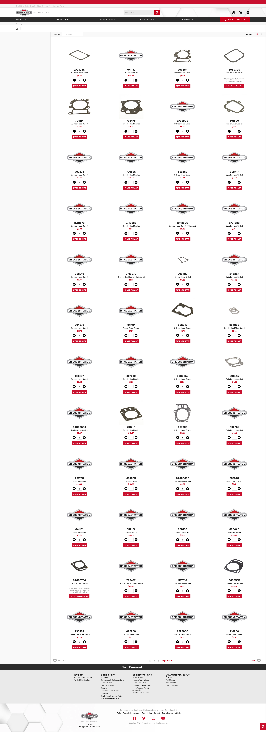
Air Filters (104, 677)
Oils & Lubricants (172, 685)
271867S (131, 274)
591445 (234, 376)
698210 (79, 274)
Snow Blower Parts (139, 682)
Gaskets (104, 688)
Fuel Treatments (171, 682)
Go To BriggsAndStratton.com (89, 725)
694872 (79, 325)
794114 (79, 120)
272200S (182, 631)
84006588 (182, 478)
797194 (131, 325)
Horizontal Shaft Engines (83, 677)
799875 (79, 171)
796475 (131, 120)
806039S (234, 69)
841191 (79, 529)
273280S (182, 120)
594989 (131, 478)
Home (18, 24)
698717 (234, 171)
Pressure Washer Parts (140, 680)
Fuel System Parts (107, 685)
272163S (234, 223)
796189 (182, 529)
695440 (234, 529)
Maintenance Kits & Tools (110, 690)
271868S (182, 223)
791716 (131, 427)
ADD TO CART (80, 86)
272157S (79, 223)
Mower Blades (137, 677)
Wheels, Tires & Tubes (140, 692)
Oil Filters (104, 693)
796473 (79, 631)
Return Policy (147, 713)
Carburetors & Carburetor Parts (112, 680)
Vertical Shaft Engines (82, 680)
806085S (182, 376)
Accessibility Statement (131, 713)
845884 (234, 274)
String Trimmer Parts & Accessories (141, 689)
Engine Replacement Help (171, 713)
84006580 (79, 427)
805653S (234, 580)
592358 (182, 171)
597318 (182, 580)
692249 (182, 325)
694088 (234, 325)
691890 (234, 120)
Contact (157, 713)
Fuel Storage (170, 680)
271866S (131, 223)
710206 (234, 631)
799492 (131, 580)
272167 (79, 376)
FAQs (119, 713)
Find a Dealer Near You (234, 86)
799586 (131, 171)
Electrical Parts (106, 682)
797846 (234, 478)
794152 (131, 69)
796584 (182, 69)
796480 (182, 274)
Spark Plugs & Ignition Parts (111, 696)
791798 (79, 478)
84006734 (79, 580)
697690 (182, 427)
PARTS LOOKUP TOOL (236, 20)
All (24, 24)
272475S (79, 69)
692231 (234, 427)
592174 (131, 529)
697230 (131, 376)
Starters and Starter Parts (110, 698)
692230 (131, 631)
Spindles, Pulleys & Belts (141, 685)
